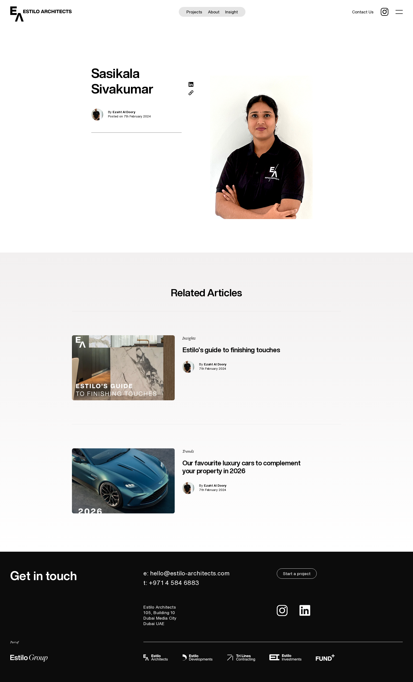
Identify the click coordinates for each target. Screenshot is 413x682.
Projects (194, 12)
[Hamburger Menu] (399, 12)
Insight (231, 12)
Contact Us (363, 12)
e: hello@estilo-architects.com (186, 573)
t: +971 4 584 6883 (171, 582)
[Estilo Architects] (41, 13)
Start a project (296, 574)
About (213, 12)
